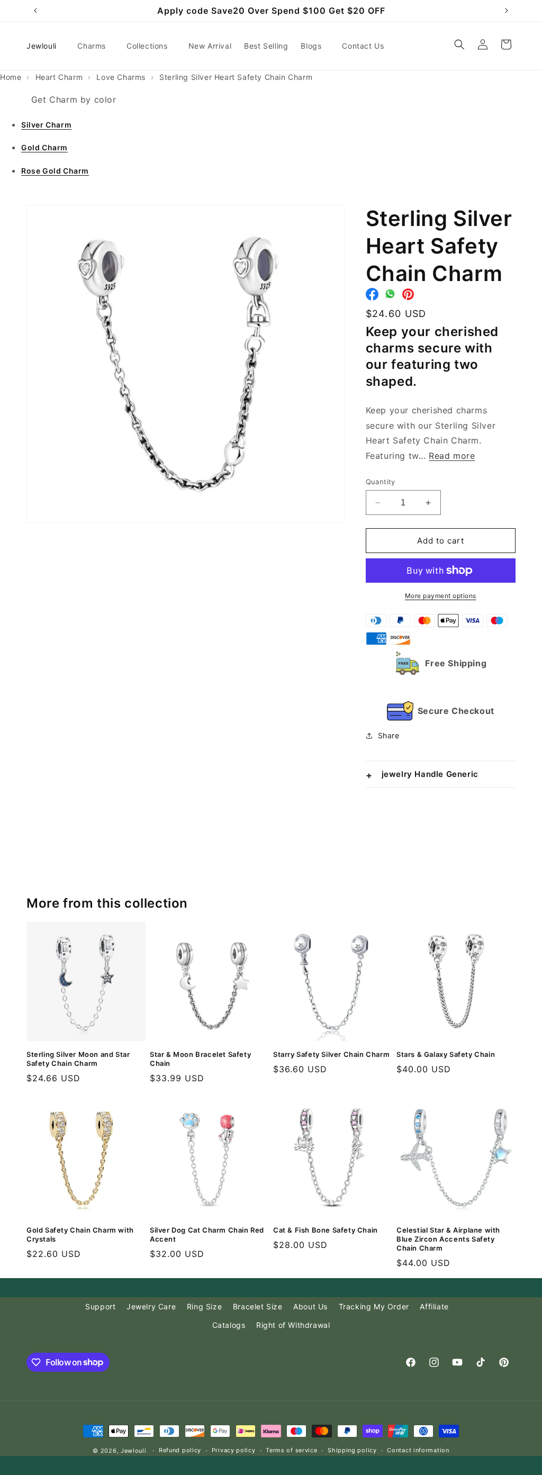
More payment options (440, 596)
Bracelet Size (258, 1306)
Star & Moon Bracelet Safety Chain (200, 1058)
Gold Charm (44, 147)
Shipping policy (352, 1450)
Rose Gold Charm (55, 170)
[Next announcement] (506, 11)
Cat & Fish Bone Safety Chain (325, 1230)
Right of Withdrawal (293, 1324)
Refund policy (180, 1450)
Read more (452, 455)
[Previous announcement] (35, 11)
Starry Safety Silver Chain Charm (331, 1054)
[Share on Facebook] (372, 296)
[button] (95, 46)
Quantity (380, 481)
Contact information (418, 1450)
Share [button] (389, 735)
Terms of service (291, 1450)
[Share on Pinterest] (408, 296)
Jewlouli (134, 1450)
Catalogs (229, 1324)
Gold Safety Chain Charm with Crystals (80, 1234)
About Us (310, 1306)
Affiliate (434, 1306)
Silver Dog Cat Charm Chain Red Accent (207, 1234)
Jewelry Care (151, 1306)
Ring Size (204, 1306)
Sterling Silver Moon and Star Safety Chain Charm (78, 1058)
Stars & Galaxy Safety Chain (445, 1054)
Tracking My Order (374, 1306)
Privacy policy (234, 1450)
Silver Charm (46, 124)
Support (100, 1306)
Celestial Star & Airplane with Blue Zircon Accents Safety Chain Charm (448, 1239)
